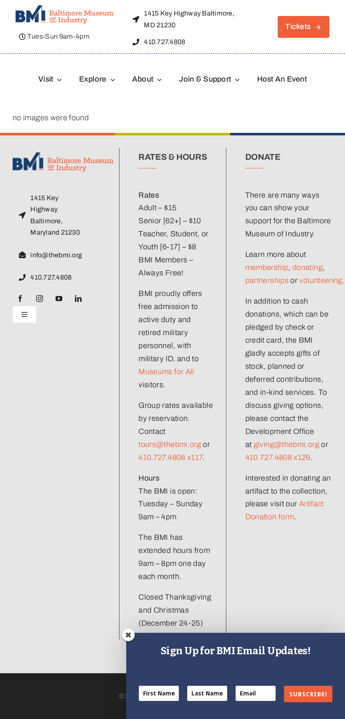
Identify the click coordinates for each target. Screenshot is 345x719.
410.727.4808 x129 (277, 457)
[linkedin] (78, 298)
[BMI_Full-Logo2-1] (65, 9)
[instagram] (39, 298)
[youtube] (58, 298)
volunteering (320, 280)
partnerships (267, 280)
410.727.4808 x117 (170, 457)
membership (267, 267)
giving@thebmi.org (286, 444)
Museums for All (166, 371)
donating (307, 267)
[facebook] (20, 298)
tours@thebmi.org (169, 444)
